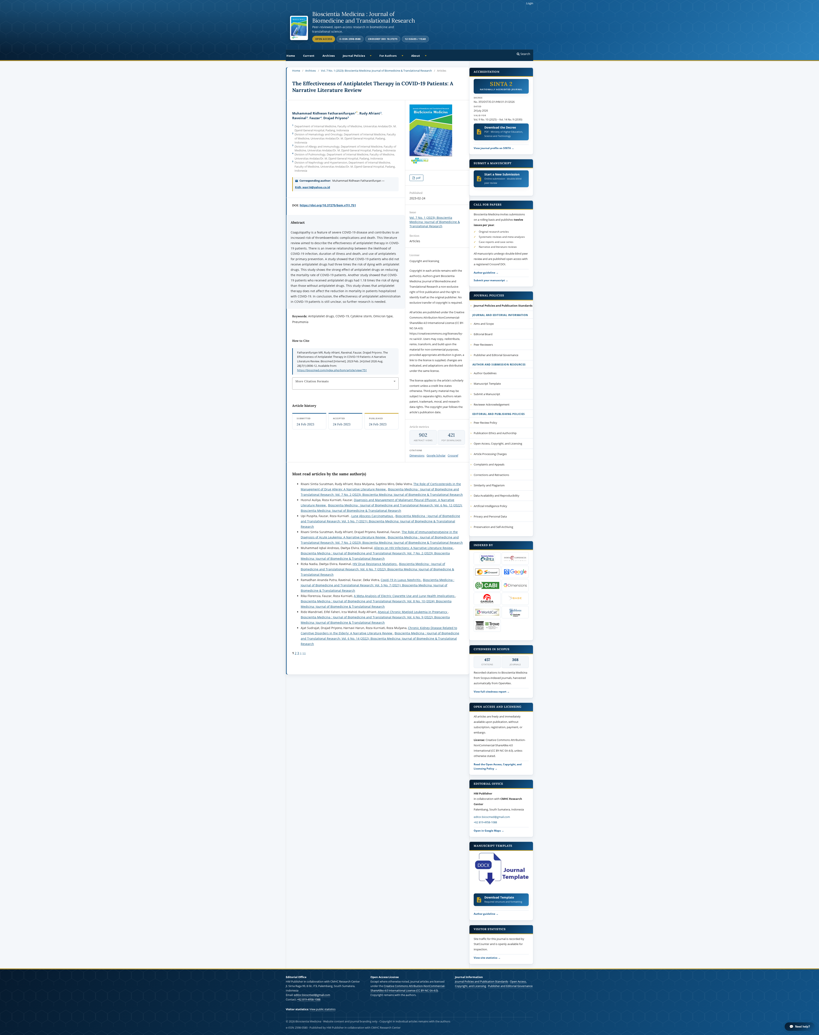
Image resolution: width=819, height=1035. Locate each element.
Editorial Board (483, 334)
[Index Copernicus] (515, 558)
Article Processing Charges (490, 454)
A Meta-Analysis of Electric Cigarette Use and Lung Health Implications (404, 596)
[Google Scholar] (515, 572)
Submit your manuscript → (491, 280)
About (415, 56)
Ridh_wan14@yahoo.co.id (312, 187)
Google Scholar (436, 455)
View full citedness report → (492, 691)
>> (304, 653)
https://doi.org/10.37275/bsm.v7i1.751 (328, 205)
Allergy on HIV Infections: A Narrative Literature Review (413, 548)
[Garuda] (487, 599)
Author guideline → (486, 272)
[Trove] (487, 625)
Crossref (453, 455)
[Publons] (515, 612)
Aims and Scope (484, 324)
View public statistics (322, 1009)
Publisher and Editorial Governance (496, 355)
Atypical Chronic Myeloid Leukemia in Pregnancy (413, 612)
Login (529, 3)
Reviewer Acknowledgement (492, 404)
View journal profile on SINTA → (494, 148)
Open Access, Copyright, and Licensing (498, 443)
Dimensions (417, 455)
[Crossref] (487, 572)
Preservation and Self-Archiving (493, 527)
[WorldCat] (487, 612)
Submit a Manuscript (487, 394)
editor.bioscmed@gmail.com (492, 817)
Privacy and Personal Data (490, 516)
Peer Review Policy (485, 423)
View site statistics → (487, 957)
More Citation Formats (312, 381)
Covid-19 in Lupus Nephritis (401, 580)
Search (525, 54)
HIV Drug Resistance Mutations (375, 564)
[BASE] (515, 599)
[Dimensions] (515, 585)
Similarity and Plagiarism (489, 485)
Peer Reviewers (483, 344)
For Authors (387, 56)
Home (290, 56)
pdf (417, 178)
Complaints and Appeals (489, 464)
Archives (328, 56)
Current (309, 56)
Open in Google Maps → (489, 830)
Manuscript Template (487, 384)
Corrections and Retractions (491, 475)
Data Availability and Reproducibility (496, 495)
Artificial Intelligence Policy (490, 506)
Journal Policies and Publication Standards (481, 981)
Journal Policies (354, 56)
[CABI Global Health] (487, 585)
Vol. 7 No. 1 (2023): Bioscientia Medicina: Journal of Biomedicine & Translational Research (376, 70)
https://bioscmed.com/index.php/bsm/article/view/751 (332, 370)
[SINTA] (487, 558)
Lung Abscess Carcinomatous (372, 516)
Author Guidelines (485, 373)
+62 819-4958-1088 (485, 822)
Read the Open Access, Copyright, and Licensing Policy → (498, 766)
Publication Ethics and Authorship (495, 433)
